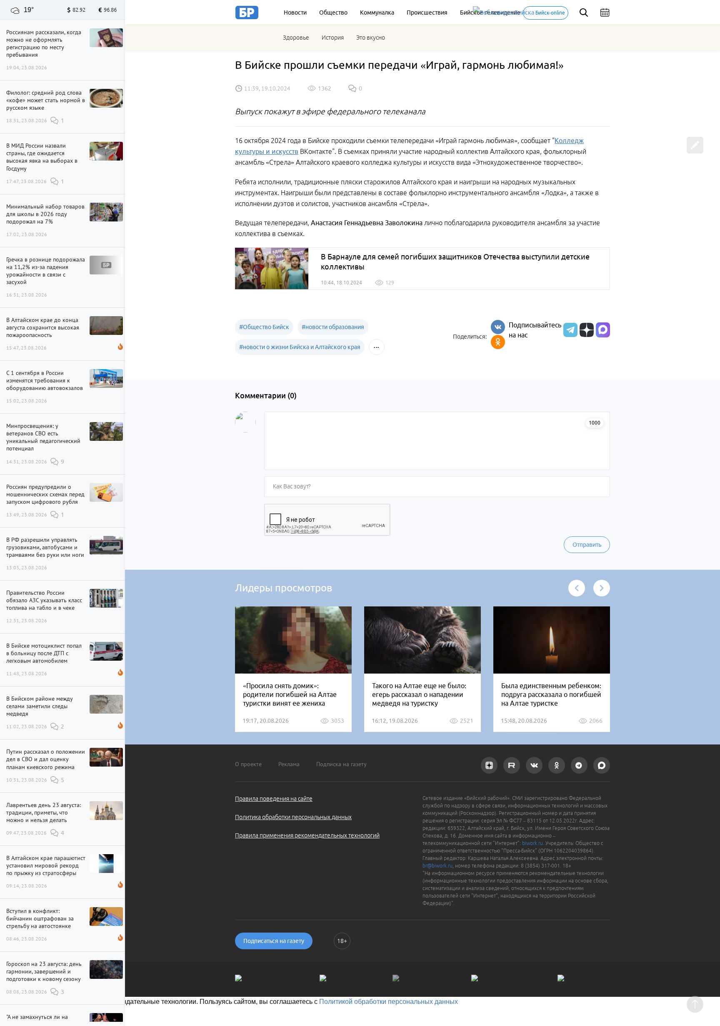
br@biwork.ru (437, 865)
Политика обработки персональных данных (293, 817)
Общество (333, 12)
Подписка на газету (341, 764)
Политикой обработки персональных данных (388, 1001)
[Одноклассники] (498, 342)
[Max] (603, 329)
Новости (295, 12)
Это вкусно (370, 37)
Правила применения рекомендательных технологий (307, 835)
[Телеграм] (569, 330)
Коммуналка (377, 12)
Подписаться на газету (273, 941)
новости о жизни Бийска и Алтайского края (299, 347)
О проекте (248, 764)
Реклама (289, 764)
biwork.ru (532, 843)
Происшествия (427, 12)
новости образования (333, 327)
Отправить (586, 544)
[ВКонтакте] (498, 327)
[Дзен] (586, 330)
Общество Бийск (264, 327)
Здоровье (296, 37)
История (333, 37)
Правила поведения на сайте (273, 798)
